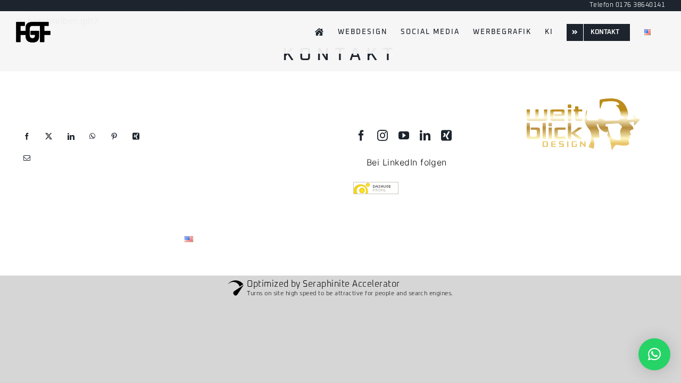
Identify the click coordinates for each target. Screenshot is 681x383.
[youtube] (404, 136)
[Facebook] (27, 136)
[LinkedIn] (71, 136)
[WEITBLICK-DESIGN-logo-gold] (582, 99)
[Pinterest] (114, 136)
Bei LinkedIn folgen (407, 162)
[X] (49, 136)
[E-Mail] (27, 158)
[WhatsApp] (92, 136)
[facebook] (361, 136)
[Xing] (136, 136)
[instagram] (383, 136)
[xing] (446, 136)
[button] (654, 354)
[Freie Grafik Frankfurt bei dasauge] (424, 189)
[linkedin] (425, 136)
